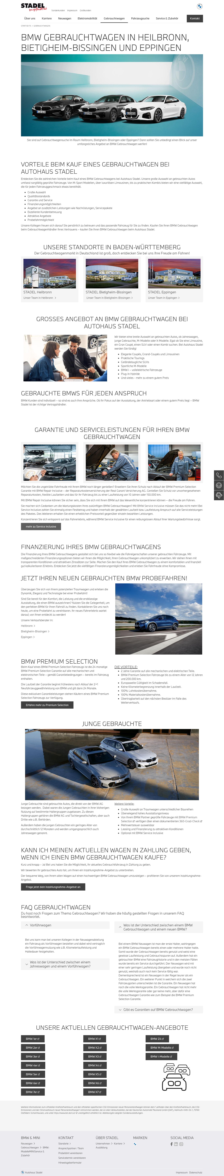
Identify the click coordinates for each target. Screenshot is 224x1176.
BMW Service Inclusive (150, 505)
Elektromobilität (87, 18)
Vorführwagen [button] (40, 925)
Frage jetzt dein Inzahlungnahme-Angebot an (53, 887)
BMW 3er (31, 1056)
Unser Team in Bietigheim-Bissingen (108, 297)
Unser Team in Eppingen (162, 297)
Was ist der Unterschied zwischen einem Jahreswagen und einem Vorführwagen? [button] (60, 964)
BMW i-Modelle (160, 1056)
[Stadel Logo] (34, 7)
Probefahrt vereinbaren (70, 1153)
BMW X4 (93, 1065)
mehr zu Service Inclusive (41, 526)
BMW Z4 (156, 1038)
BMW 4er (31, 1065)
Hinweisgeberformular (69, 1162)
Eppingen (26, 637)
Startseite (26, 26)
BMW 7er (31, 1092)
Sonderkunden (58, 10)
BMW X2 (93, 1047)
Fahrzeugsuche (140, 18)
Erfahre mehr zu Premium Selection (47, 705)
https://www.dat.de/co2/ (64, 1113)
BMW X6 (93, 1083)
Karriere (47, 18)
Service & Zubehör (167, 18)
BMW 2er (31, 1047)
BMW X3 (93, 1056)
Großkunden (85, 10)
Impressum (72, 10)
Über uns (29, 18)
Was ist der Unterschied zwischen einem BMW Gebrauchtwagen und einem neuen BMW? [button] (158, 927)
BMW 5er (31, 1074)
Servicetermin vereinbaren (72, 1157)
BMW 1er (31, 1038)
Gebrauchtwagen (114, 18)
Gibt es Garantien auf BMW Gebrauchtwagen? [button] (158, 1009)
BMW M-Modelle (161, 1047)
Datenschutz (195, 1172)
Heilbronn (27, 625)
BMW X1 (93, 1038)
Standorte (63, 1143)
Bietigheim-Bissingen (34, 631)
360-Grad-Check (189, 821)
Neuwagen (64, 18)
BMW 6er (31, 1083)
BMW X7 (93, 1092)
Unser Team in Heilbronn (38, 297)
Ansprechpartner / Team (71, 1148)
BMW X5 (93, 1074)
